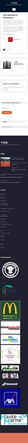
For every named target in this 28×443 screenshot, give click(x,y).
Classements (3, 219)
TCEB (14, 3)
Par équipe (3, 226)
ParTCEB (8, 49)
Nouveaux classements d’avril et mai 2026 (10, 182)
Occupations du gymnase (6, 224)
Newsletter (21, 157)
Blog (12, 157)
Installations (3, 200)
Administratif (3, 198)
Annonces (3, 247)
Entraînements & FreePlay (6, 208)
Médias (2, 235)
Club (2, 196)
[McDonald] (10, 310)
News (2, 243)
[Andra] (10, 290)
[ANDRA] (10, 290)
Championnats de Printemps (8, 174)
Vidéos (2, 239)
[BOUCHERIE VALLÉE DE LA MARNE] (10, 270)
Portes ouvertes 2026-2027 (18, 159)
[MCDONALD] (10, 310)
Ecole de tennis (4, 203)
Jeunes (20, 162)
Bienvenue (3, 194)
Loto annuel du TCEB (5, 233)
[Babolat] (10, 384)
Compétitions (16, 162)
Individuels (3, 221)
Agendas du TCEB (4, 216)
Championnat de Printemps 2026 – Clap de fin (11, 177)
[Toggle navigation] (14, 9)
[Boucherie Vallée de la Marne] (10, 270)
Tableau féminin (16, 39)
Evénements (16, 157)
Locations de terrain (5, 211)
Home (2, 230)
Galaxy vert (14, 164)
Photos (2, 237)
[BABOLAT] (10, 384)
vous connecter (11, 87)
